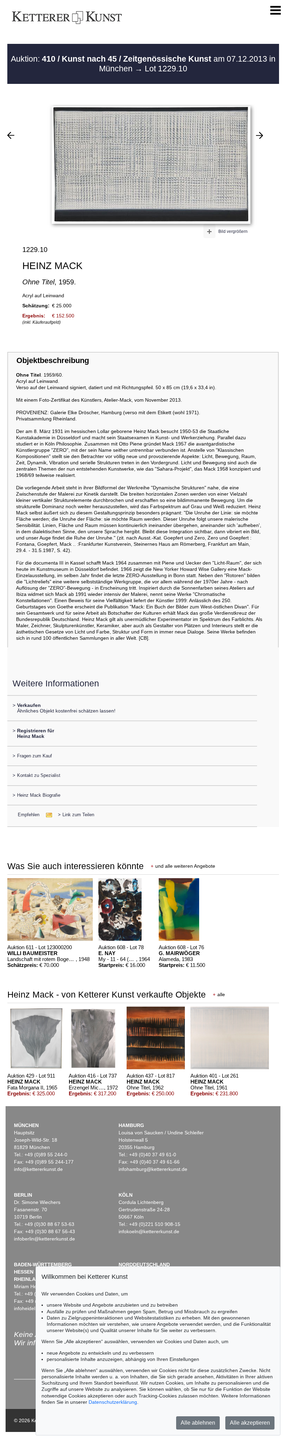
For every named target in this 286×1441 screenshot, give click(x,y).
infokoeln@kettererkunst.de (149, 1231)
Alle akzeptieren (250, 1423)
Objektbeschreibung (52, 360)
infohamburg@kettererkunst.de (153, 1169)
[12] (259, 135)
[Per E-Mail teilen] (47, 814)
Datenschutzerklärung (113, 1402)
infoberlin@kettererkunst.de (44, 1239)
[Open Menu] (275, 10)
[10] (10, 135)
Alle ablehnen (198, 1423)
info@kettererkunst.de (38, 1169)
